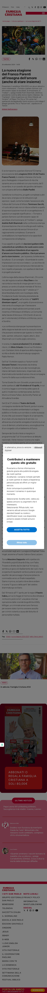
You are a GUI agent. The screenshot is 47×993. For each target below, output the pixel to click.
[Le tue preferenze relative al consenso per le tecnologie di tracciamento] (2, 745)
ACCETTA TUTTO (21, 530)
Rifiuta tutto (22, 542)
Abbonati (38, 447)
